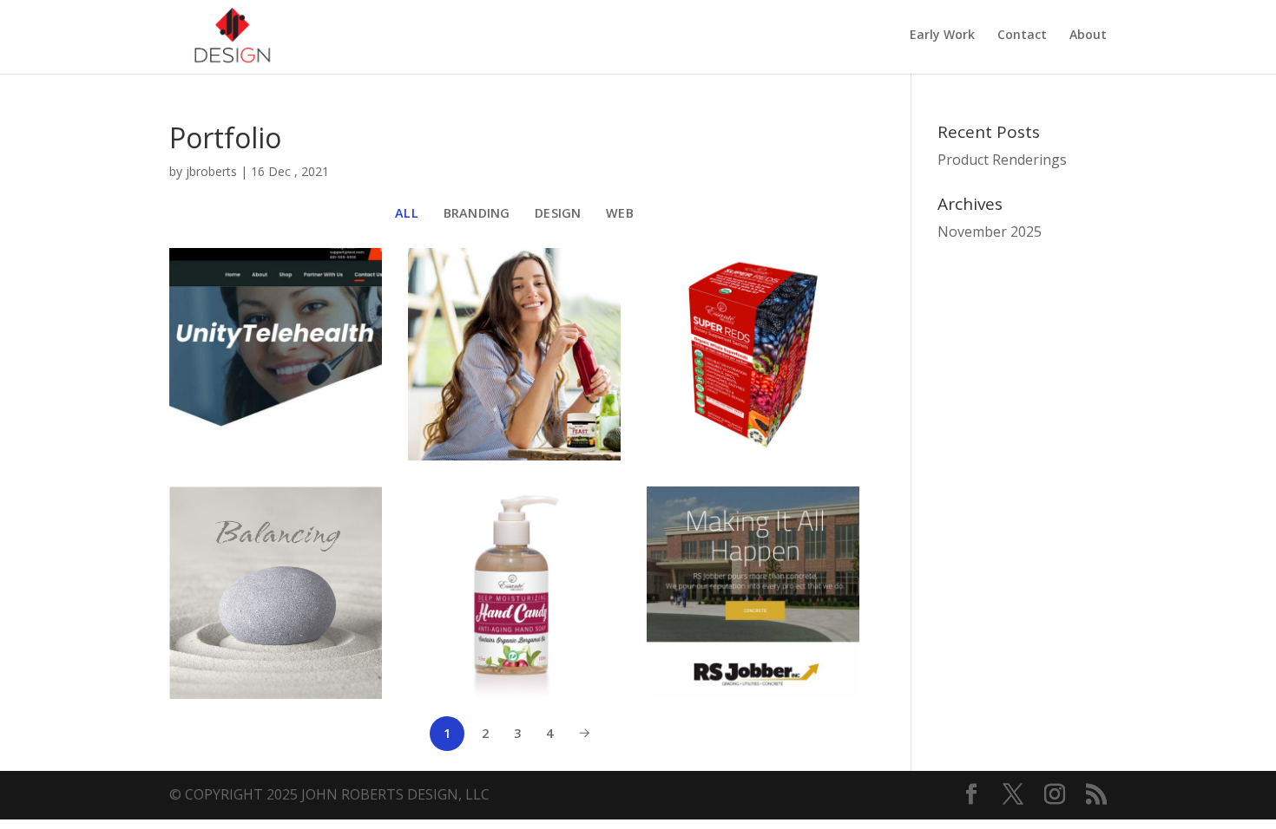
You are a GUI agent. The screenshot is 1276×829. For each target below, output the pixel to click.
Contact (1022, 35)
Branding (477, 213)
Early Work (942, 35)
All (406, 213)
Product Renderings (1002, 159)
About (1088, 35)
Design (558, 213)
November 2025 (989, 231)
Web (620, 213)
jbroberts (211, 171)
